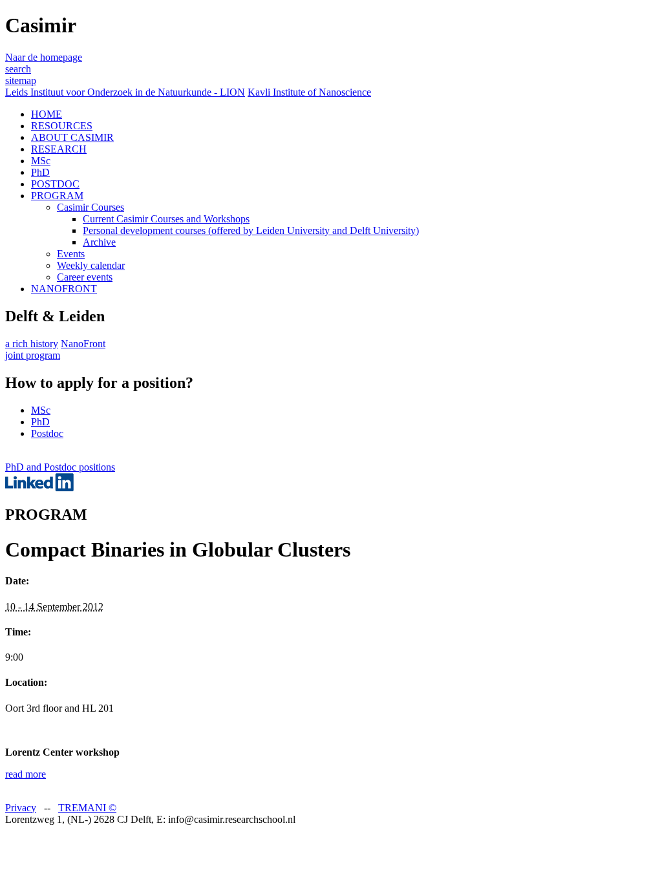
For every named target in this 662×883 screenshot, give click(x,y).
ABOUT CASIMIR (72, 137)
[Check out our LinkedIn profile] (39, 487)
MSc (40, 160)
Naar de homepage (43, 57)
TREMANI (87, 807)
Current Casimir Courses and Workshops (166, 218)
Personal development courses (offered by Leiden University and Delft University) (251, 230)
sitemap (20, 80)
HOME (46, 114)
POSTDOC (55, 183)
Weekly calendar (91, 265)
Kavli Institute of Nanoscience (309, 92)
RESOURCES (61, 125)
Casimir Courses (90, 207)
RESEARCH (59, 149)
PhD (40, 172)
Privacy (20, 807)
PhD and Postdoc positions (60, 467)
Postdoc (47, 433)
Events (71, 253)
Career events (84, 276)
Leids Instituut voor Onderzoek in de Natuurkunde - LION (125, 92)
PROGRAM (57, 195)
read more (25, 774)
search (18, 68)
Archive (99, 242)
